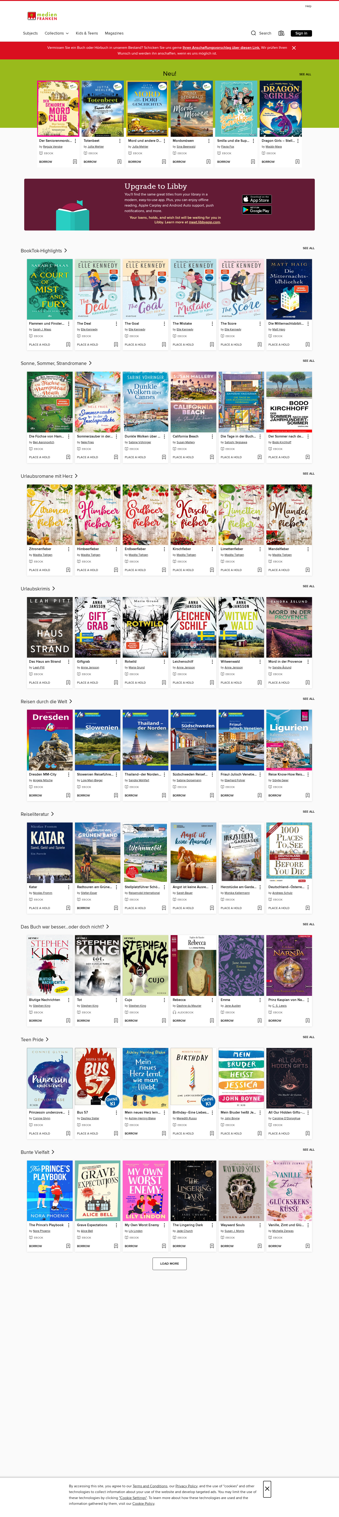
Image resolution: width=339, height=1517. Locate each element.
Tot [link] (79, 1000)
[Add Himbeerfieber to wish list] (116, 570)
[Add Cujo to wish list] (164, 1021)
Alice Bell (87, 1231)
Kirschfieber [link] (182, 549)
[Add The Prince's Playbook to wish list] (68, 1246)
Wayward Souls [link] (233, 1225)
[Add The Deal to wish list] (116, 345)
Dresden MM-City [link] (42, 775)
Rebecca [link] (179, 1000)
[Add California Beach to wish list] (212, 458)
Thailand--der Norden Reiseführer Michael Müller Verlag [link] (143, 775)
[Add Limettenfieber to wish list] (259, 570)
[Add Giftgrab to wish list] (116, 683)
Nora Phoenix (41, 1231)
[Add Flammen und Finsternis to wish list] (68, 345)
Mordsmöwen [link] (183, 141)
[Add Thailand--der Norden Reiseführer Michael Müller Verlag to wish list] (164, 796)
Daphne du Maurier (189, 1006)
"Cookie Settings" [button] (133, 1498)
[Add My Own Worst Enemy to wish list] (164, 1246)
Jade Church (185, 1231)
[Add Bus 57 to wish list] (116, 1134)
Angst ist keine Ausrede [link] (191, 887)
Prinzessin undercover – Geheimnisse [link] (47, 1113)
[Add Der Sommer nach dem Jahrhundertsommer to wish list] (307, 458)
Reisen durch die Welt (44, 702)
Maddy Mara (274, 147)
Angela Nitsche (43, 780)
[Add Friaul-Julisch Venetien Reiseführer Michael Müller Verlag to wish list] (259, 796)
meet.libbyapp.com (204, 222)
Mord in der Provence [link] (285, 662)
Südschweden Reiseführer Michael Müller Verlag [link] (191, 775)
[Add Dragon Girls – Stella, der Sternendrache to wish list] (297, 162)
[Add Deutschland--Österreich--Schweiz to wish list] (307, 908)
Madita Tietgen (42, 555)
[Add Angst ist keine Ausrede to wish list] (212, 908)
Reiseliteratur (35, 814)
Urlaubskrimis (36, 589)
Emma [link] (225, 1000)
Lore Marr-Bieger (92, 780)
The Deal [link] (84, 324)
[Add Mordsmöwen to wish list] (208, 162)
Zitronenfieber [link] (40, 549)
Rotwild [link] (131, 662)
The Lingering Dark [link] (188, 1225)
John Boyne (232, 1118)
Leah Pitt (39, 667)
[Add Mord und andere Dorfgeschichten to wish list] (164, 162)
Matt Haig (278, 329)
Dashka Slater (90, 1118)
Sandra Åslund (281, 667)
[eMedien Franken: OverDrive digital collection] (41, 16)
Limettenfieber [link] (232, 549)
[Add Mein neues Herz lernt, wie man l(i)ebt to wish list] (164, 1134)
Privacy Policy (186, 1486)
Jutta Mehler (96, 147)
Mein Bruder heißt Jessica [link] (239, 1113)
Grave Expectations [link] (92, 1225)
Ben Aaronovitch (43, 442)
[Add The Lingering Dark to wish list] (212, 1246)
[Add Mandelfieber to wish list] (307, 570)
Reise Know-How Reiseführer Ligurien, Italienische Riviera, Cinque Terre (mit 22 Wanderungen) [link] (287, 775)
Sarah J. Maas (42, 329)
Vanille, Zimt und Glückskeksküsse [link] (287, 1225)
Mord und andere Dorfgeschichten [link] (145, 141)
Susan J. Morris (234, 1231)
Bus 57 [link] (82, 1113)
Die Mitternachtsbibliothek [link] (287, 324)
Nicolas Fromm (42, 893)
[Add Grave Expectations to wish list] (116, 1246)
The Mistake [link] (182, 324)
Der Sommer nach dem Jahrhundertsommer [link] (287, 437)
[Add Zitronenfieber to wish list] (68, 570)
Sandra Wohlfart (139, 780)
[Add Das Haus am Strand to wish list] (68, 683)
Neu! (169, 74)
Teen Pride (33, 1040)
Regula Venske (52, 147)
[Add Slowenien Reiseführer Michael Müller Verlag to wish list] (116, 796)
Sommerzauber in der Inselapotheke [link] (95, 437)
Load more (169, 1264)
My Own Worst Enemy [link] (142, 1225)
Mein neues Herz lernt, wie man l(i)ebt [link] (143, 1113)
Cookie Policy (143, 1503)
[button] (261, 34)
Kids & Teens (87, 33)
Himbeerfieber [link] (88, 549)
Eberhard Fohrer (235, 780)
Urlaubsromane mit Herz (47, 476)
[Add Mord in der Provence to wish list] (307, 683)
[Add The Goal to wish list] (164, 345)
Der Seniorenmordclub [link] (56, 141)
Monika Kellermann (237, 893)
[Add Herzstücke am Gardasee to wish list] (259, 908)
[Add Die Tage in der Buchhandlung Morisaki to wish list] (259, 458)
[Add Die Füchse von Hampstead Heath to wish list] (68, 458)
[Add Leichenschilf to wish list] (212, 683)
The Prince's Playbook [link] (46, 1225)
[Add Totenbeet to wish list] (119, 162)
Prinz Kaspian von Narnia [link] (287, 1000)
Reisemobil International (144, 893)
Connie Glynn (41, 1118)
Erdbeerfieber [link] (135, 549)
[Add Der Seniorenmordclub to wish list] (75, 162)
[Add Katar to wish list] (68, 908)
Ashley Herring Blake (142, 1118)
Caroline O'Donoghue (286, 1118)
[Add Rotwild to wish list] (164, 683)
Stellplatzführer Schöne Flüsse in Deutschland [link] (143, 887)
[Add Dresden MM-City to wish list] (68, 796)
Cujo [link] (128, 1000)
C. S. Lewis (279, 1006)
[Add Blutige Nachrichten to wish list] (68, 1021)
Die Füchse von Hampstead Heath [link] (47, 437)
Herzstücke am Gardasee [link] (239, 887)
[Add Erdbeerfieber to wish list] (164, 570)
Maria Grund (137, 667)
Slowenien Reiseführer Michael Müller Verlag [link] (95, 775)
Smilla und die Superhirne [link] (234, 141)
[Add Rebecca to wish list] (212, 1021)
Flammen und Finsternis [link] (47, 324)
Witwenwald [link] (230, 662)
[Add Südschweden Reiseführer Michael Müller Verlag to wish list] (212, 796)
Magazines (114, 33)
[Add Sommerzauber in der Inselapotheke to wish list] (116, 458)
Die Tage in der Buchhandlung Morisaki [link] (239, 437)
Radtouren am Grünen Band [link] (95, 887)
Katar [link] (33, 887)
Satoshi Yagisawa (236, 442)
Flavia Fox (227, 147)
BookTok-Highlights (42, 251)
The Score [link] (228, 324)
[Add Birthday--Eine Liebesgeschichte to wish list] (212, 1134)
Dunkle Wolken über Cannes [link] (143, 437)
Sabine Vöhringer (140, 442)
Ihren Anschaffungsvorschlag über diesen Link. (221, 47)
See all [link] (305, 74)
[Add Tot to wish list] (116, 1021)
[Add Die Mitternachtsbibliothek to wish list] (307, 345)
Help (308, 6)
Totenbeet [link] (91, 141)
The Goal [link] (132, 324)
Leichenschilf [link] (183, 662)
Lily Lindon (136, 1231)
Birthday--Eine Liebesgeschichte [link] (191, 1113)
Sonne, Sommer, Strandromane (54, 364)
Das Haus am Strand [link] (45, 662)
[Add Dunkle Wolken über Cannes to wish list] (164, 458)
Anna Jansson (90, 667)
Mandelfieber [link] (278, 549)
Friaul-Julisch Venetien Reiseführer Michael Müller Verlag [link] (239, 775)
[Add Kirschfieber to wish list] (212, 570)
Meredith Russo (187, 1118)
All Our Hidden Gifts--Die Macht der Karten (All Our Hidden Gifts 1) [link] (287, 1113)
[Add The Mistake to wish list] (212, 345)
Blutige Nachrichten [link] (44, 1000)
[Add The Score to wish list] (259, 345)
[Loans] (281, 34)
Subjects (30, 33)
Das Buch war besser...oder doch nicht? (63, 927)
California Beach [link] (186, 437)
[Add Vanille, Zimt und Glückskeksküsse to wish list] (307, 1246)
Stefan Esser (89, 893)
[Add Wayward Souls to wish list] (259, 1246)
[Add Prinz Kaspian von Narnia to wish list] (307, 1021)
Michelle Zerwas (283, 1231)
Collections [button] (55, 33)
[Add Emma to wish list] (259, 1021)
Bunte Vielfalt (36, 1152)
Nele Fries (87, 442)
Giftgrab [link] (83, 662)
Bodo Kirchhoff (281, 442)
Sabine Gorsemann (189, 780)
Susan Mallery (186, 442)
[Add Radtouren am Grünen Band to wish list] (116, 908)
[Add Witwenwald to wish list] (259, 683)
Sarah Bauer (185, 893)
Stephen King (41, 1006)
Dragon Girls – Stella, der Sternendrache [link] (278, 141)
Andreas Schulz (282, 893)
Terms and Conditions (150, 1486)
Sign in (301, 33)
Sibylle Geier (280, 780)
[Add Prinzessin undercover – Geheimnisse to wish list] (68, 1134)
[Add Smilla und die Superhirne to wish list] (253, 162)
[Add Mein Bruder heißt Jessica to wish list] (259, 1134)
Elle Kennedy (89, 329)
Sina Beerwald (186, 147)
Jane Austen (233, 1006)
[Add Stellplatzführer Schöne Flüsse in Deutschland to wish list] (164, 908)
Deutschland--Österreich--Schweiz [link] (287, 887)
